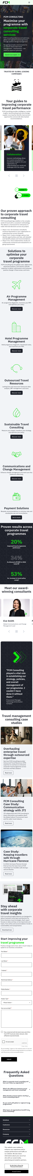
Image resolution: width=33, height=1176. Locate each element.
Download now (7, 930)
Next (24, 176)
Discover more (16, 309)
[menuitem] (16, 1120)
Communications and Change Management (16, 467)
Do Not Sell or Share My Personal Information (16, 1166)
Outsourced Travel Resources (16, 381)
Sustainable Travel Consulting (16, 425)
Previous (9, 176)
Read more (9, 773)
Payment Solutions (16, 508)
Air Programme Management (16, 298)
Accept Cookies (16, 1171)
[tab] (16, 1082)
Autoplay (16, 176)
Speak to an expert (11, 55)
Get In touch (16, 517)
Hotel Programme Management (16, 340)
